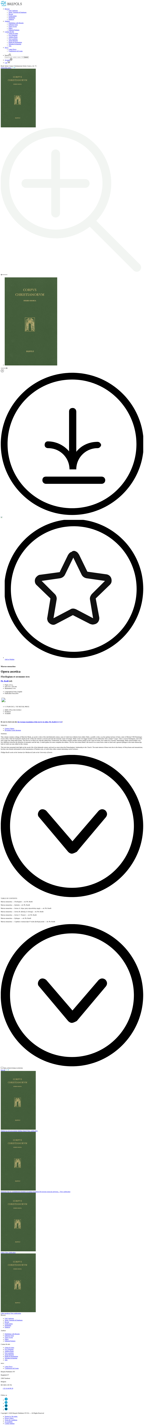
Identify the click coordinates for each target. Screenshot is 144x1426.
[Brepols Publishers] (11, 5)
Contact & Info (9, 32)
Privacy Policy (9, 1418)
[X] (6, 1403)
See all (3, 1070)
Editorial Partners (14, 30)
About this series (6, 68)
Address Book (13, 37)
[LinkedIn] (6, 1410)
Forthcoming (13, 16)
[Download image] (72, 514)
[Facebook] (6, 1400)
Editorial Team (13, 25)
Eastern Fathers (9, 728)
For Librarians (13, 35)
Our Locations (13, 39)
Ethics (10, 28)
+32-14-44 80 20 (8, 1388)
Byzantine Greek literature (13, 730)
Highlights (12, 17)
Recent (11, 14)
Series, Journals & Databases (17, 12)
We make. (11, 1416)
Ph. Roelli (5, 681)
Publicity (11, 19)
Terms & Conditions (11, 1420)
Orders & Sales (13, 33)
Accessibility (9, 1422)
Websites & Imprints (15, 44)
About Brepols (13, 40)
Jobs (10, 46)
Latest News (12, 49)
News (6, 47)
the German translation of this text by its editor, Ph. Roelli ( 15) (40, 722)
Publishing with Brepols (16, 23)
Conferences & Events (16, 51)
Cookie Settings (9, 1423)
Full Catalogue (13, 10)
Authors (7, 21)
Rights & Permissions (15, 42)
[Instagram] (6, 1406)
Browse (7, 9)
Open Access (13, 26)
